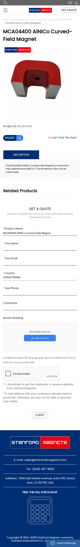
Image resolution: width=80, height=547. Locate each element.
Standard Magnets (20, 19)
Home (6, 19)
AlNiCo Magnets (38, 19)
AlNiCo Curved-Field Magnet (60, 19)
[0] (75, 2)
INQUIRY (10, 138)
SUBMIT (40, 415)
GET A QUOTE (69, 10)
